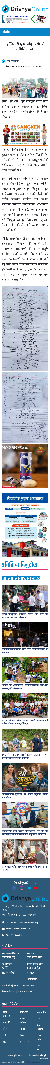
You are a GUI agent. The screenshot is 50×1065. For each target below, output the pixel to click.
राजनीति (6, 1022)
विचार (22, 1029)
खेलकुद (6, 1042)
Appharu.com (33, 1062)
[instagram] (21, 888)
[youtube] (36, 888)
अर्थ (4, 1035)
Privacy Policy (40, 1037)
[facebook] (14, 888)
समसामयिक (25, 1042)
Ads (38, 1019)
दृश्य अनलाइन (13, 61)
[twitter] (29, 888)
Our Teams (39, 1027)
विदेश (22, 1035)
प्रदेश (5, 1029)
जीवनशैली (24, 1012)
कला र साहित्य (23, 1020)
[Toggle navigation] (44, 32)
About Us (41, 1012)
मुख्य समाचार (6, 1014)
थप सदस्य (32, 979)
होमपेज (6, 32)
